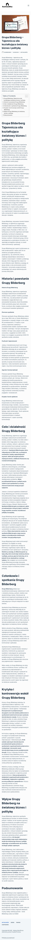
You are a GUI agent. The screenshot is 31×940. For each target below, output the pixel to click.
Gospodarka (5, 924)
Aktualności (24, 52)
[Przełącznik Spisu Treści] (26, 96)
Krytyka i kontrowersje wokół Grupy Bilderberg (14, 108)
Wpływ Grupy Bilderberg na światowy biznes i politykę (14, 112)
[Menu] (28, 5)
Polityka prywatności (8, 938)
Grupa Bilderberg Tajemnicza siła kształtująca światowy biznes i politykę (14, 99)
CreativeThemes (16, 932)
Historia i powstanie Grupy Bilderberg (14, 102)
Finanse (18, 922)
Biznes (12, 922)
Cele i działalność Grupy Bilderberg (13, 104)
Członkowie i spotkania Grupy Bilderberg (15, 106)
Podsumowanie (8, 115)
